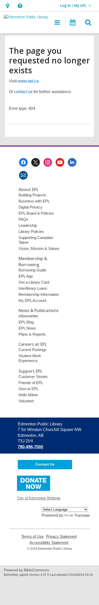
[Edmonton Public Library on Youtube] (60, 162)
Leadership (28, 225)
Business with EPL (34, 201)
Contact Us (45, 464)
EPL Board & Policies (36, 213)
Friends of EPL (31, 383)
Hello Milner (28, 395)
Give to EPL (29, 389)
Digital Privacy (30, 207)
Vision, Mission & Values (39, 248)
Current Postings (32, 350)
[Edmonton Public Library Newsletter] (23, 175)
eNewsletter (28, 316)
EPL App (26, 276)
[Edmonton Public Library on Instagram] (47, 162)
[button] (7, 5)
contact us (23, 92)
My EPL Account (32, 300)
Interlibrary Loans (33, 288)
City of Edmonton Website (38, 498)
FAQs (23, 219)
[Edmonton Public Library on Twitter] (35, 162)
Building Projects (32, 195)
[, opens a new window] (33, 489)
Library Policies (31, 231)
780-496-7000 (30, 447)
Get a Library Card (34, 282)
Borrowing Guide (32, 270)
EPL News (27, 328)
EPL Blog (26, 322)
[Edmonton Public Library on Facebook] (23, 162)
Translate (82, 515)
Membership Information (39, 294)
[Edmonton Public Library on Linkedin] (72, 162)
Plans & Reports (32, 334)
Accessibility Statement (48, 542)
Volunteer (26, 401)
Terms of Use (32, 536)
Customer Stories (33, 376)
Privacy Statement (61, 536)
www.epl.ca (28, 81)
